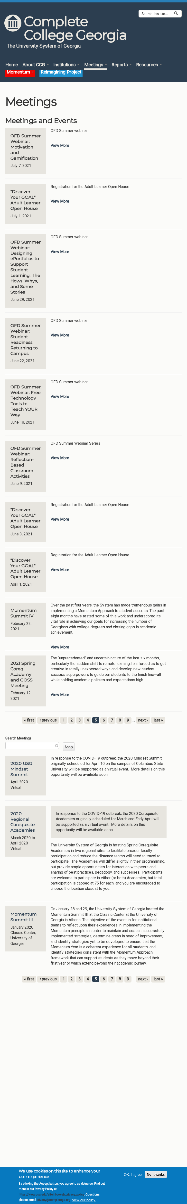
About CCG (34, 64)
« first (29, 720)
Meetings (94, 64)
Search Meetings (18, 738)
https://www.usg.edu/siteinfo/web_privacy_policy (51, 1194)
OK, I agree (133, 1174)
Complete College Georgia (75, 28)
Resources (147, 64)
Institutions (65, 64)
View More (60, 145)
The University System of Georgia (44, 46)
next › (143, 720)
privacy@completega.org (53, 1200)
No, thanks (156, 1174)
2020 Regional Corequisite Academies (22, 822)
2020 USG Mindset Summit (21, 769)
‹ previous (48, 720)
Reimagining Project (61, 72)
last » (158, 720)
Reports (120, 64)
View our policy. (84, 1199)
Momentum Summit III (23, 916)
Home (11, 64)
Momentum (19, 72)
